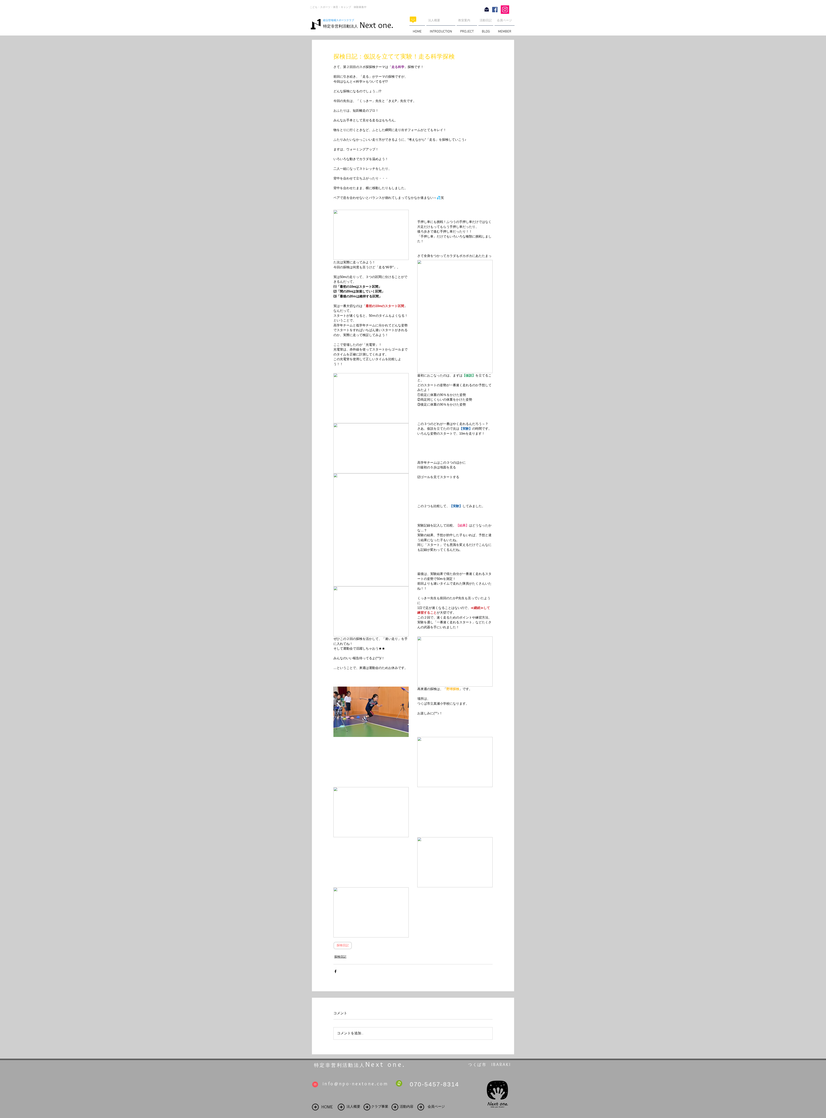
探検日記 (343, 945)
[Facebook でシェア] (335, 971)
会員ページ (504, 20)
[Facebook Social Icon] (495, 9)
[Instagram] (505, 9)
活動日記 (486, 20)
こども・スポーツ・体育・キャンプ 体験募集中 (338, 7)
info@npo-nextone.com (355, 1084)
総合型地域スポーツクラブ (340, 20)
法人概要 (434, 20)
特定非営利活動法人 (340, 26)
